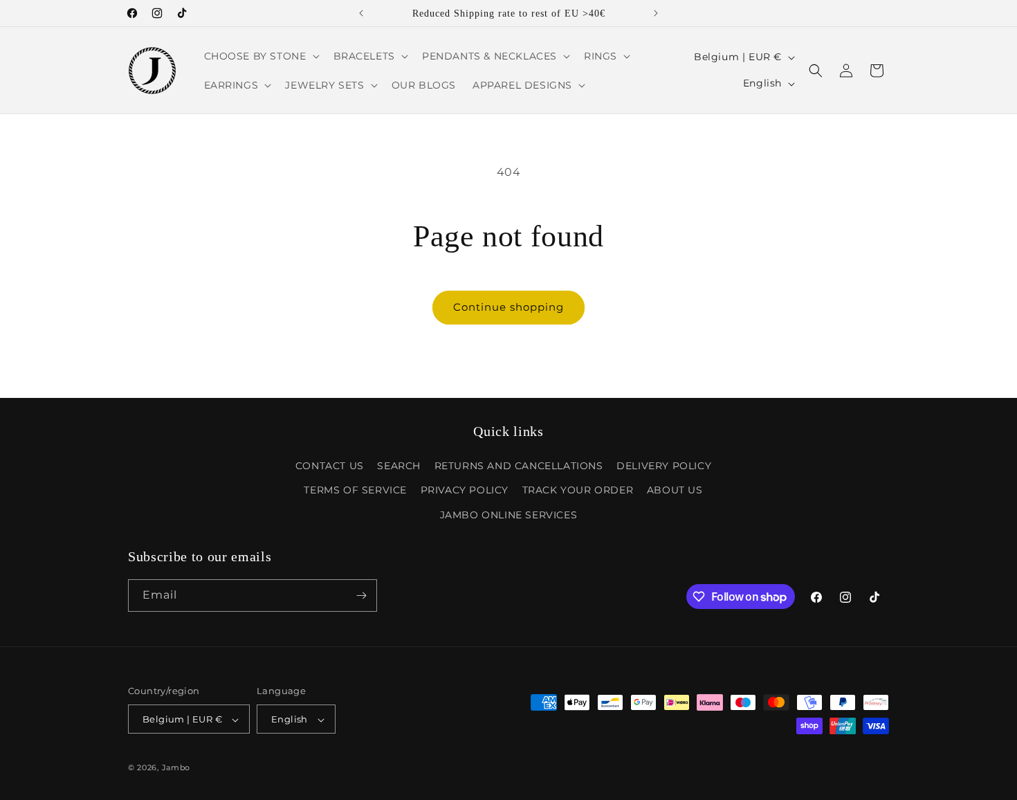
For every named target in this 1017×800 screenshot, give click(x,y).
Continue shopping (508, 306)
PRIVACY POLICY (464, 490)
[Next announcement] (656, 13)
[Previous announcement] (361, 13)
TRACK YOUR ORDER (578, 490)
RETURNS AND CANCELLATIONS (518, 466)
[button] (260, 56)
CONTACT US (329, 466)
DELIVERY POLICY (663, 466)
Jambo (176, 768)
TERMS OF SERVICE (355, 490)
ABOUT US (675, 490)
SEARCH (399, 466)
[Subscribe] (361, 595)
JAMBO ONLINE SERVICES (509, 515)
